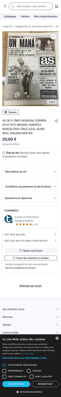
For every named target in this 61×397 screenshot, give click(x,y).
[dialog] (30, 365)
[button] (30, 171)
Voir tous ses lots (14, 234)
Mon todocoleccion (45, 16)
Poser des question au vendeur (33, 258)
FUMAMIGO (11, 210)
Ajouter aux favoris (32, 250)
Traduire (12, 112)
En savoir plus (28, 353)
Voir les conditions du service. (20, 267)
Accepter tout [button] (16, 384)
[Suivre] (53, 36)
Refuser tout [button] (45, 384)
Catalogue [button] (10, 16)
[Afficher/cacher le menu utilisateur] (4, 6)
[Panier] (56, 6)
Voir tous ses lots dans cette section (26, 240)
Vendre (25, 16)
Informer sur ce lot (30, 285)
